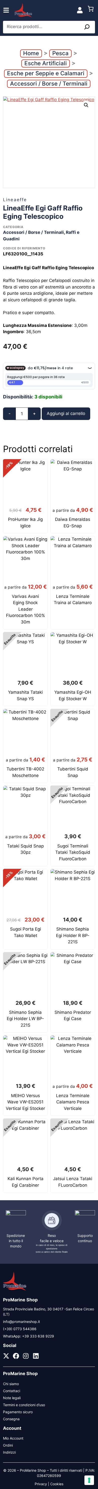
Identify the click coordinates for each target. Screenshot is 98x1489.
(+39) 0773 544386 (19, 1329)
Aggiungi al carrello (66, 413)
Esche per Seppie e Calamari (45, 73)
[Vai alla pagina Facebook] (16, 1356)
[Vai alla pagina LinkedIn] (36, 1356)
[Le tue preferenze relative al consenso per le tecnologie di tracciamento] (89, 1480)
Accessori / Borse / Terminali (48, 83)
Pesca (60, 53)
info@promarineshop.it (21, 1321)
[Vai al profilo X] (6, 1356)
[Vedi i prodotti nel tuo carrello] (90, 10)
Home (31, 53)
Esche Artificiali (45, 63)
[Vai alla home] (14, 1290)
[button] (86, 105)
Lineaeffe (15, 199)
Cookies (56, 1484)
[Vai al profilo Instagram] (26, 1356)
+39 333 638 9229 (38, 1336)
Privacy (41, 1484)
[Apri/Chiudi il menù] (6, 10)
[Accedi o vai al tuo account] (79, 10)
